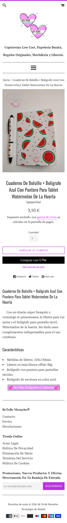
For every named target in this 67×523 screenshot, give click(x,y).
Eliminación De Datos (17, 453)
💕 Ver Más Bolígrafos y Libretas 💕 (33, 387)
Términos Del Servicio (17, 458)
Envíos (7, 421)
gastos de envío (47, 217)
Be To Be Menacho (48, 504)
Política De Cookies (15, 463)
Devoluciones (11, 426)
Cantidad (33, 232)
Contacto (8, 416)
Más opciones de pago (34, 266)
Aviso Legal (10, 443)
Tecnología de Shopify (33, 509)
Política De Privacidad (17, 448)
